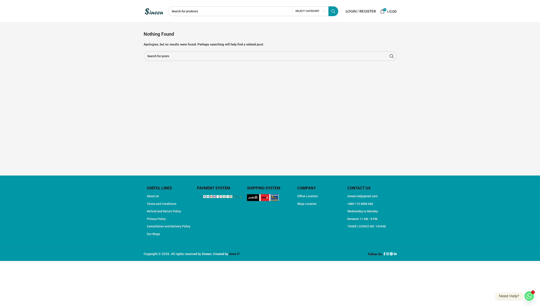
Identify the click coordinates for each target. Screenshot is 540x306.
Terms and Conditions (161, 203)
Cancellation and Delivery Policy (168, 226)
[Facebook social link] (384, 254)
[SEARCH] (333, 11)
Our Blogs (153, 234)
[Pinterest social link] (392, 254)
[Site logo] (154, 11)
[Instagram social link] (388, 254)
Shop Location (307, 203)
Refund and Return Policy (164, 211)
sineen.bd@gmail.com (362, 196)
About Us (153, 196)
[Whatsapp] (529, 296)
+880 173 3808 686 (360, 203)
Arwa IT (234, 254)
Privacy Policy (156, 219)
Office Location (307, 196)
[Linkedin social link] (395, 254)
